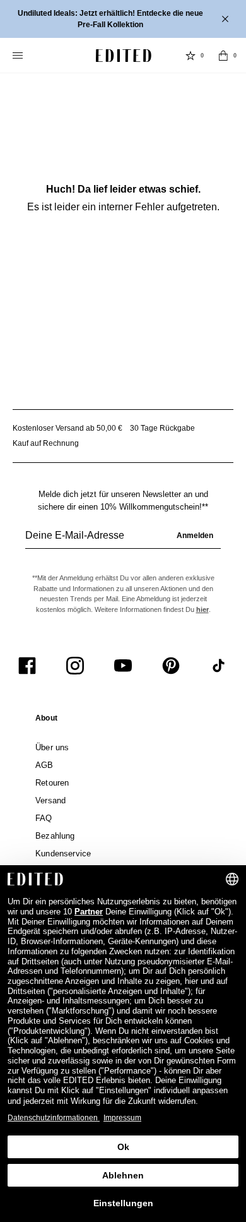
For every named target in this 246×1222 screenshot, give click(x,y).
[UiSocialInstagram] (75, 666)
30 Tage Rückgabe (162, 428)
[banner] (123, 19)
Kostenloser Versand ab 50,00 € (67, 428)
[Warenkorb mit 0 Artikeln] (223, 55)
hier (202, 609)
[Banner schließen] (226, 19)
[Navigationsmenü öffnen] (19, 56)
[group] (123, 540)
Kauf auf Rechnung (46, 443)
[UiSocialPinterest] (171, 666)
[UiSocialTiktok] (219, 666)
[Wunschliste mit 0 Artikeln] (190, 55)
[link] (46, 720)
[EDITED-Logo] (123, 55)
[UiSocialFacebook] (27, 666)
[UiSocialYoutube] (123, 666)
